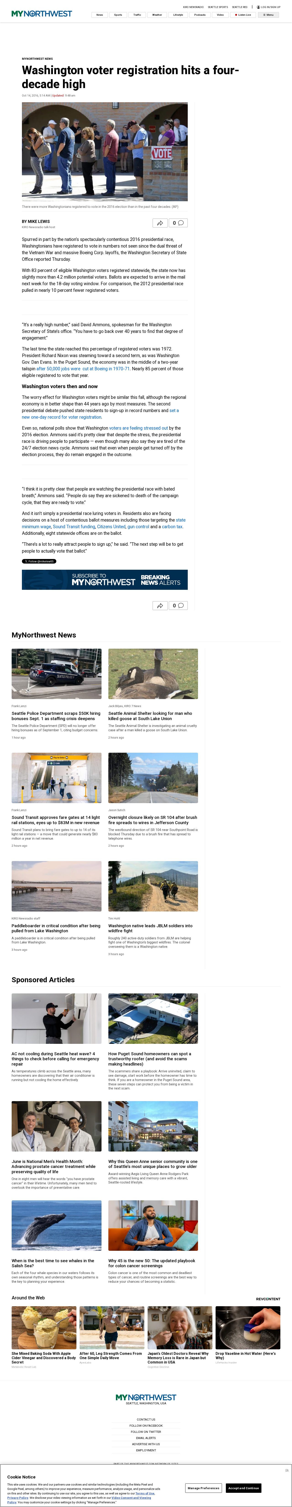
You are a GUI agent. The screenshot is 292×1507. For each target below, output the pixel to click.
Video (220, 14)
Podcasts (200, 14)
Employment (146, 1450)
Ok (287, 1470)
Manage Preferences (203, 1488)
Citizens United (111, 526)
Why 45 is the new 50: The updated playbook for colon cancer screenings (151, 1263)
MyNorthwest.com (142, 1464)
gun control (138, 526)
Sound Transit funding (74, 526)
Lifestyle (178, 14)
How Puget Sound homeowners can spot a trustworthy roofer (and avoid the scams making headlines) (149, 1059)
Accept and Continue (243, 1488)
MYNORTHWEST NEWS (37, 58)
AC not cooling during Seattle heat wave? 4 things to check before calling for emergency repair (55, 1059)
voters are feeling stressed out (138, 428)
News (99, 14)
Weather (157, 14)
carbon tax (172, 526)
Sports (118, 14)
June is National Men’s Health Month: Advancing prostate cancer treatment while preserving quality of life (54, 1166)
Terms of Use (145, 1493)
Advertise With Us (146, 1444)
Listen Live (244, 14)
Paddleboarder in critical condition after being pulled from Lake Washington (56, 928)
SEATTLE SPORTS (218, 7)
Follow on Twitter (146, 1432)
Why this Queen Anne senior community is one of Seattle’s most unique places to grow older (153, 1164)
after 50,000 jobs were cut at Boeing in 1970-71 (83, 368)
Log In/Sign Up (270, 7)
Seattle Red (240, 7)
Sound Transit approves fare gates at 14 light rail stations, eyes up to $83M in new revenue (56, 820)
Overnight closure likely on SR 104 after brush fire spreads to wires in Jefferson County (152, 820)
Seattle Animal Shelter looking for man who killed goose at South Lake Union (150, 716)
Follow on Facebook (146, 1425)
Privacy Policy (17, 1498)
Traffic (137, 14)
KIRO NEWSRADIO (193, 7)
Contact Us (146, 1419)
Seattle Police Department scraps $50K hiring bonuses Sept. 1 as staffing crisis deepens (56, 716)
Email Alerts (146, 1438)
